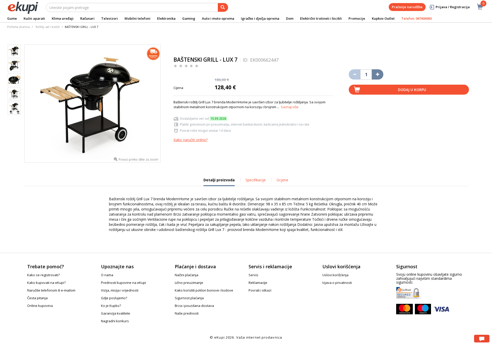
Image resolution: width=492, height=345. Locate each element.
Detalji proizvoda (219, 181)
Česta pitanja (37, 298)
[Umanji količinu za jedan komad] (354, 74)
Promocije (356, 18)
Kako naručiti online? (190, 139)
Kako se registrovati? (43, 275)
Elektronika (166, 18)
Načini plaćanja (186, 275)
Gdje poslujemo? (114, 298)
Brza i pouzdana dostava (194, 305)
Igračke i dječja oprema (260, 18)
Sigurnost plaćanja (189, 298)
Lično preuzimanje (189, 282)
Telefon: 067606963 (416, 18)
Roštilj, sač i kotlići (48, 27)
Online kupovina (40, 305)
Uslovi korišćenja (335, 275)
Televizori (109, 18)
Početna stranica (18, 27)
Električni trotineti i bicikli (321, 18)
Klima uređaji (63, 18)
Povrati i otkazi (260, 290)
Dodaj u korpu (412, 89)
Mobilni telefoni (137, 18)
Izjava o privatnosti (337, 282)
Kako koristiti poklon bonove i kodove (204, 290)
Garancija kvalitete (115, 313)
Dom (289, 18)
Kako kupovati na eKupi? (46, 282)
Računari (87, 18)
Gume (12, 18)
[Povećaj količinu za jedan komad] (377, 74)
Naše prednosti (187, 313)
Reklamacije (258, 282)
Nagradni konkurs (115, 321)
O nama (107, 275)
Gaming (188, 18)
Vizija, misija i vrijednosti (119, 290)
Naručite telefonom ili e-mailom (51, 290)
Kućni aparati (34, 18)
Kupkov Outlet (383, 18)
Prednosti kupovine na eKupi (123, 282)
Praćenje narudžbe (407, 7)
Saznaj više (290, 107)
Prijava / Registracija (453, 7)
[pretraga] (223, 7)
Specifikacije (255, 179)
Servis (253, 275)
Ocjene (282, 179)
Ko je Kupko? (111, 305)
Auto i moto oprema (218, 18)
